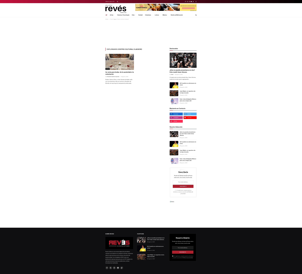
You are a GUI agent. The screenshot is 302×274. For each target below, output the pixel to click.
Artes (111, 15)
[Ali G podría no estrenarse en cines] (174, 85)
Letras (157, 15)
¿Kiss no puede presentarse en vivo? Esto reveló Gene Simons (182, 71)
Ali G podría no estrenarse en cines (188, 84)
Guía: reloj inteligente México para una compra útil (188, 99)
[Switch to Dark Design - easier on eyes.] (196, 1)
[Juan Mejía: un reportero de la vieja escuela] (174, 93)
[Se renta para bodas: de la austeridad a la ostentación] (119, 62)
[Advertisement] (151, 33)
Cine (133, 15)
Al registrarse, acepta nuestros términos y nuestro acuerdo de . (183, 192)
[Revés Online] (115, 9)
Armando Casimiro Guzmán (113, 76)
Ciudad (140, 15)
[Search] (117, 1)
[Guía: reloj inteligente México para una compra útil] (174, 101)
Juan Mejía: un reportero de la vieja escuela (187, 92)
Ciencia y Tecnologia (123, 15)
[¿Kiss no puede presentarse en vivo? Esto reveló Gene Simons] (183, 60)
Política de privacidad (188, 257)
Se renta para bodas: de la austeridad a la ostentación (119, 73)
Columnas (148, 15)
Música (165, 15)
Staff (172, 74)
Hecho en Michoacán (177, 15)
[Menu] (106, 15)
